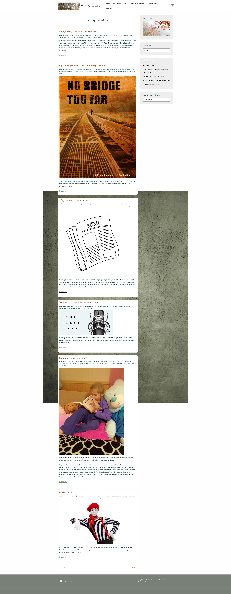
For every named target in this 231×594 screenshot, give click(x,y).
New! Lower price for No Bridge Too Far (82, 65)
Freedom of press (93, 206)
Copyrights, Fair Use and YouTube (78, 31)
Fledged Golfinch (149, 66)
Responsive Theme (143, 582)
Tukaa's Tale (63, 365)
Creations (106, 35)
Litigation (96, 37)
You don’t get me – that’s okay (153, 76)
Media (111, 35)
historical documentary (98, 71)
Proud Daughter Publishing (126, 71)
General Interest (117, 204)
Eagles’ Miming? (67, 492)
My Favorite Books (119, 3)
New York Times (124, 206)
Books (104, 361)
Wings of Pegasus (80, 308)
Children (109, 361)
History (106, 69)
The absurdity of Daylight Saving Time (156, 80)
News (128, 204)
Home (108, 3)
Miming (67, 498)
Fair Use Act (88, 37)
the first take (70, 308)
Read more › (63, 55)
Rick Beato (90, 498)
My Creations (117, 69)
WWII (123, 69)
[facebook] (61, 581)
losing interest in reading (118, 363)
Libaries (107, 363)
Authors (69, 363)
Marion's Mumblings (91, 6)
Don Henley (122, 496)
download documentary (83, 71)
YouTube (125, 35)
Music (115, 35)
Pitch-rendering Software (78, 498)
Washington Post (71, 208)
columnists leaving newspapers (77, 206)
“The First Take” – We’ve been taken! (79, 302)
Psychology (128, 361)
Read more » (63, 191)
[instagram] (70, 581)
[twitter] (66, 581)
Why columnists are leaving (74, 200)
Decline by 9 (87, 363)
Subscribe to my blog (136, 3)
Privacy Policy (152, 3)
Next (133, 567)
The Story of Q (131, 363)
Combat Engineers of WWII (67, 71)
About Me (109, 8)
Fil (127, 496)
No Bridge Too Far (112, 71)
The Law (120, 35)
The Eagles (97, 498)
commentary (107, 204)
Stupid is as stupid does (151, 84)
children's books (78, 363)
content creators (68, 37)
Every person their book (73, 358)
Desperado (115, 496)
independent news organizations (109, 206)
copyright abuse (79, 37)
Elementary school (98, 363)
